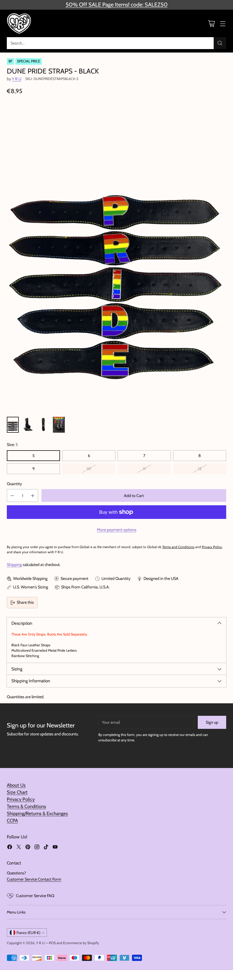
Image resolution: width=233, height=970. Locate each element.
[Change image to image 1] (13, 425)
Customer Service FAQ (35, 895)
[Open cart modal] (211, 23)
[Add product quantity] (33, 495)
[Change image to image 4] (59, 425)
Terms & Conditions (26, 806)
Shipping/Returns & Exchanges (37, 813)
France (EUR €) (28, 932)
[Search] (220, 43)
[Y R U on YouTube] (55, 847)
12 (199, 468)
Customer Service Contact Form (34, 879)
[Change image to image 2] (28, 425)
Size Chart (17, 792)
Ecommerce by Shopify (81, 943)
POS (52, 943)
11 (144, 468)
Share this (25, 602)
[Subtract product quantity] (12, 495)
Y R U (16, 78)
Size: (12, 444)
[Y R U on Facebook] (9, 847)
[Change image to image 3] (43, 425)
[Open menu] (222, 23)
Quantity (14, 483)
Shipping (14, 564)
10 (89, 468)
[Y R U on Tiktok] (46, 847)
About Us (16, 785)
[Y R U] (19, 23)
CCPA (12, 820)
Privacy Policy (21, 799)
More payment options (116, 529)
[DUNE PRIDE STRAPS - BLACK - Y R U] (116, 257)
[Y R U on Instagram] (37, 847)
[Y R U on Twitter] (18, 847)
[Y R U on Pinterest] (27, 847)
